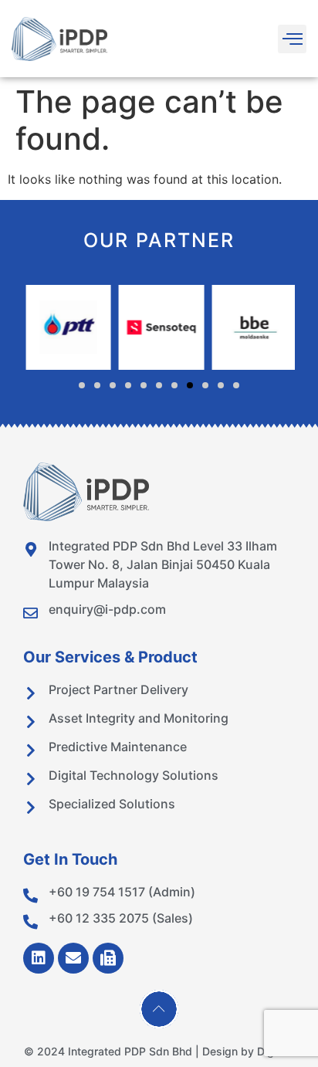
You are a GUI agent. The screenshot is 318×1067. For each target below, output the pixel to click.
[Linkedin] (38, 958)
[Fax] (108, 958)
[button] (292, 39)
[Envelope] (73, 958)
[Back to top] (159, 1009)
